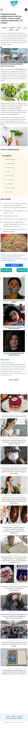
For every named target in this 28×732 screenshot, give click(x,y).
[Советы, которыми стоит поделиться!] (14, 3)
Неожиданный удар (14, 612)
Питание (11, 30)
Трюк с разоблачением (14, 525)
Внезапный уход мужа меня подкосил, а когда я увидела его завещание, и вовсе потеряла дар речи (14, 616)
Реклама (19, 716)
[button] (1, 47)
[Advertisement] (14, 692)
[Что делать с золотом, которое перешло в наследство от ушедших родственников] (14, 574)
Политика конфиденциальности (14, 718)
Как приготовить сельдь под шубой (14, 416)
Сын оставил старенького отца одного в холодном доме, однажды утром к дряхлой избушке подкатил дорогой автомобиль (14, 470)
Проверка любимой (14, 555)
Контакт (13, 716)
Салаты (17, 30)
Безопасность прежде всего (14, 640)
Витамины (12, 27)
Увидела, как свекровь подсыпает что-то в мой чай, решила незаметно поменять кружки (14, 442)
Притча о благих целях (14, 438)
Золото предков (14, 584)
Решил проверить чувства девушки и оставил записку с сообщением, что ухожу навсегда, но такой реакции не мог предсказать (14, 559)
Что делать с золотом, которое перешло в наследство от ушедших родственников (14, 588)
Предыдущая (7, 270)
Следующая (21, 270)
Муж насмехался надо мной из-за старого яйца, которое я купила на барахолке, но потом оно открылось (14, 672)
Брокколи (4, 27)
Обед (24, 27)
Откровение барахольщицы (14, 668)
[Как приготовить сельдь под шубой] (14, 404)
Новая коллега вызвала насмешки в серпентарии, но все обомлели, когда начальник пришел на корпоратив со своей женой (14, 500)
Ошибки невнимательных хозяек (14, 414)
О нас (7, 716)
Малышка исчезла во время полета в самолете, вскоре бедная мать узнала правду (14, 644)
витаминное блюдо (6, 258)
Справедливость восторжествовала (14, 495)
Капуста (19, 27)
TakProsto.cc (7, 722)
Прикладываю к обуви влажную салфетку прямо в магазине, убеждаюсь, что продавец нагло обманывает (14, 530)
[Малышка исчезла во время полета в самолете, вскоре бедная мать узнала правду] (14, 630)
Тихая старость (14, 466)
